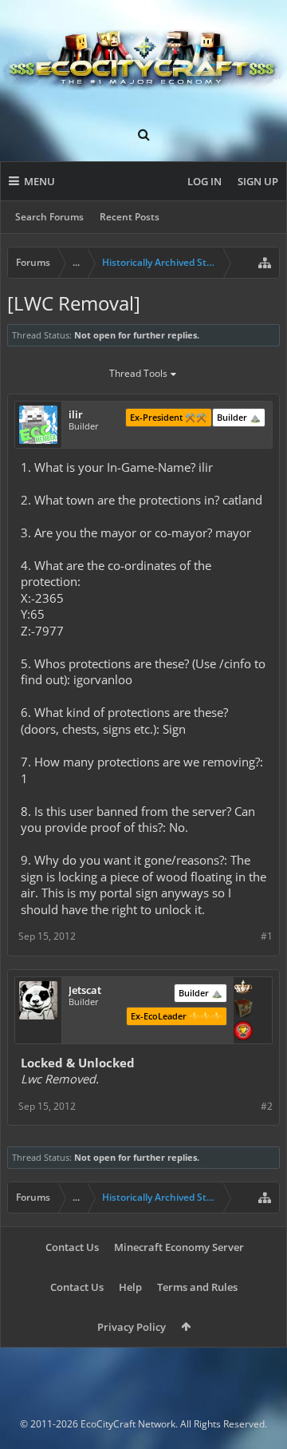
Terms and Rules (197, 1287)
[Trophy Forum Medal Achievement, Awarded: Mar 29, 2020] (243, 1032)
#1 (267, 936)
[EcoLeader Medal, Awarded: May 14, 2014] (243, 988)
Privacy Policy (131, 1327)
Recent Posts (129, 217)
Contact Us (72, 1247)
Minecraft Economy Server (179, 1247)
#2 (267, 1106)
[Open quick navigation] (264, 262)
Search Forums (49, 217)
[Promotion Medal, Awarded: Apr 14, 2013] (243, 1010)
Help (130, 1287)
